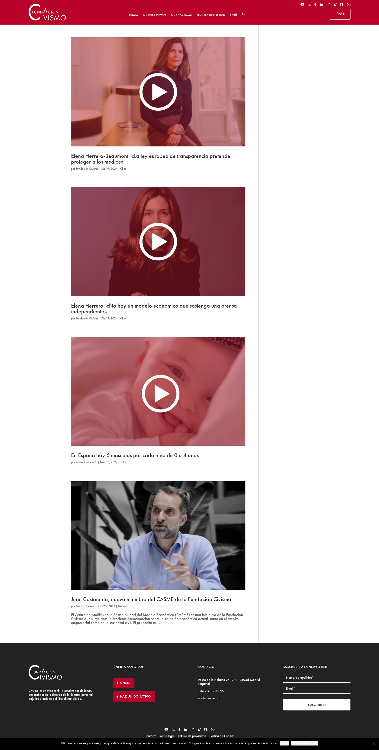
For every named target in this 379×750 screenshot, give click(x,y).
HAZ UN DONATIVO (135, 696)
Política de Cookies (221, 736)
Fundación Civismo (87, 169)
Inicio (133, 14)
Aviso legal (167, 736)
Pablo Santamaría (86, 462)
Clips (123, 169)
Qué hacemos (181, 14)
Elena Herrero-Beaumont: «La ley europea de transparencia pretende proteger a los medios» (150, 158)
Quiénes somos (154, 14)
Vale (284, 743)
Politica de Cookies (304, 743)
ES (235, 15)
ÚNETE (341, 14)
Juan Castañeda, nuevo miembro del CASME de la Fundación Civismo (151, 599)
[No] (373, 744)
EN (232, 15)
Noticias (123, 606)
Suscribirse (317, 705)
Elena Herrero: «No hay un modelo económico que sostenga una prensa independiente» (154, 308)
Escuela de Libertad (211, 14)
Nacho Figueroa (85, 606)
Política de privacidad (192, 736)
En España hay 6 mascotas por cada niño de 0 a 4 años (135, 455)
